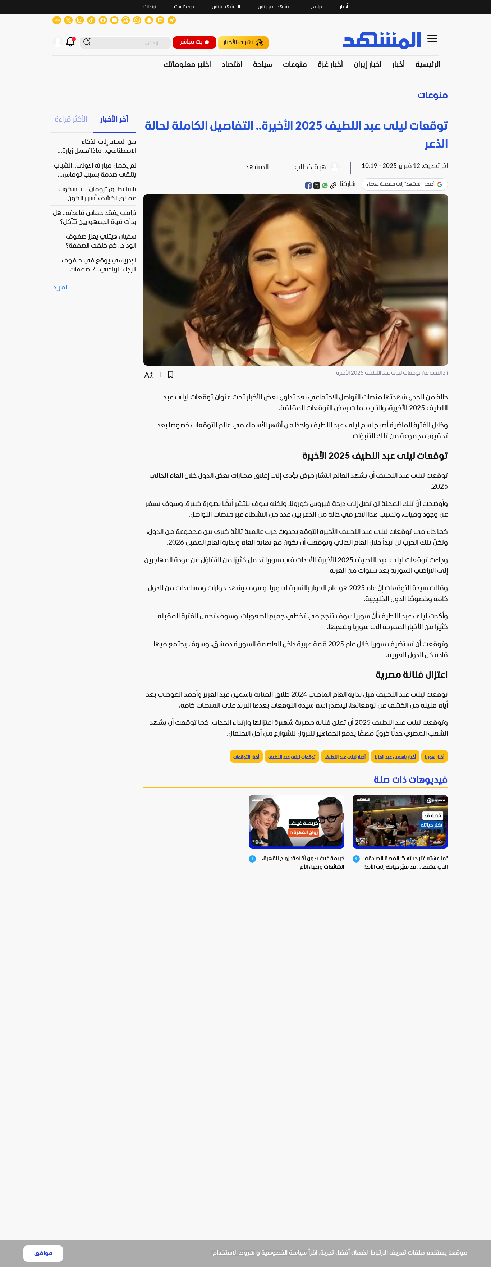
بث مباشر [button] (191, 42)
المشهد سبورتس (275, 7)
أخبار (344, 7)
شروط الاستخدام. (233, 1253)
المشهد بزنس (226, 7)
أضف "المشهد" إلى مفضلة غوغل (401, 184)
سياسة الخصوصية (284, 1253)
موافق (43, 1253)
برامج (316, 7)
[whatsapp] (325, 185)
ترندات (149, 7)
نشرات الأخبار (238, 42)
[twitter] (316, 185)
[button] (245, 96)
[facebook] (308, 185)
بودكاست (184, 7)
